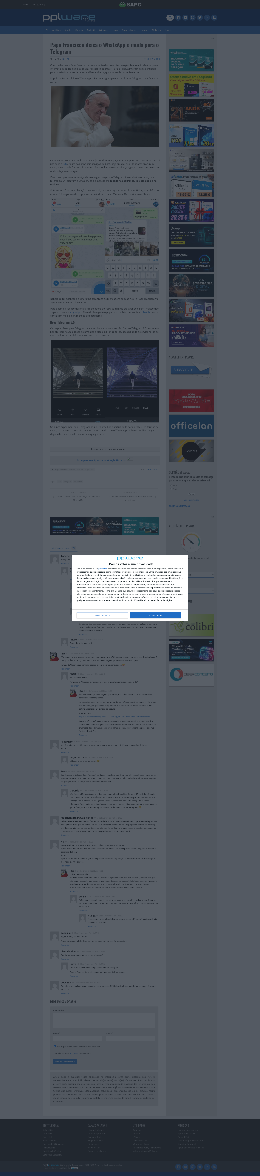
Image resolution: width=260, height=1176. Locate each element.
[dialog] (130, 588)
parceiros (102, 569)
